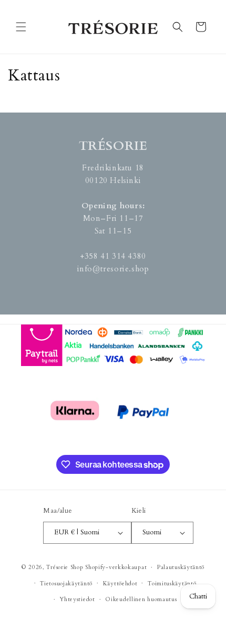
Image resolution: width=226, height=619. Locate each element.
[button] (21, 26)
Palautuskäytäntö (180, 567)
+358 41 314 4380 (113, 256)
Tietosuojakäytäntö (66, 583)
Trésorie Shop (64, 567)
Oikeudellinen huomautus (141, 599)
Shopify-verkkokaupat (116, 567)
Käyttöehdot (120, 583)
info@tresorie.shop (113, 268)
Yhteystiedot (77, 599)
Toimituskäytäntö (172, 583)
